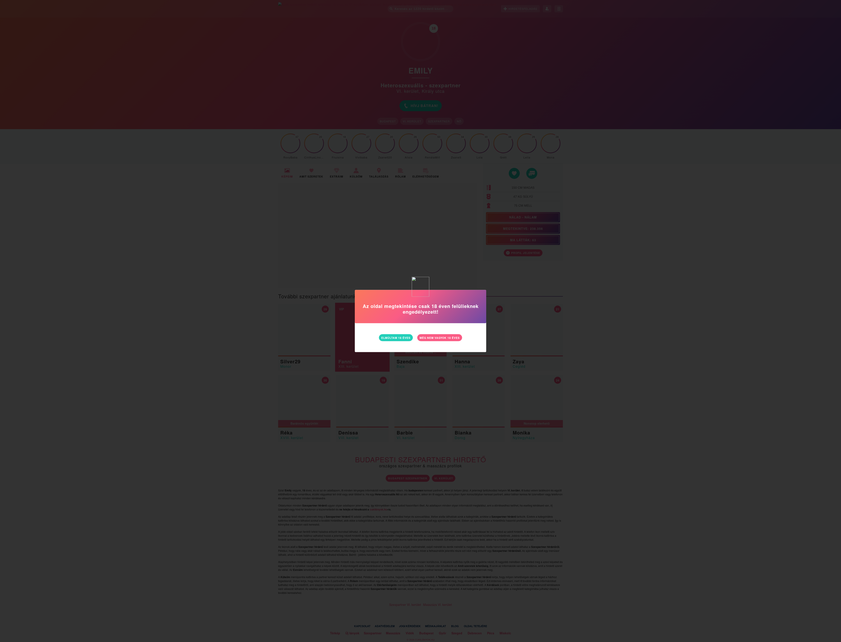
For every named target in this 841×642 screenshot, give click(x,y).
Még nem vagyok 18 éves (440, 338)
